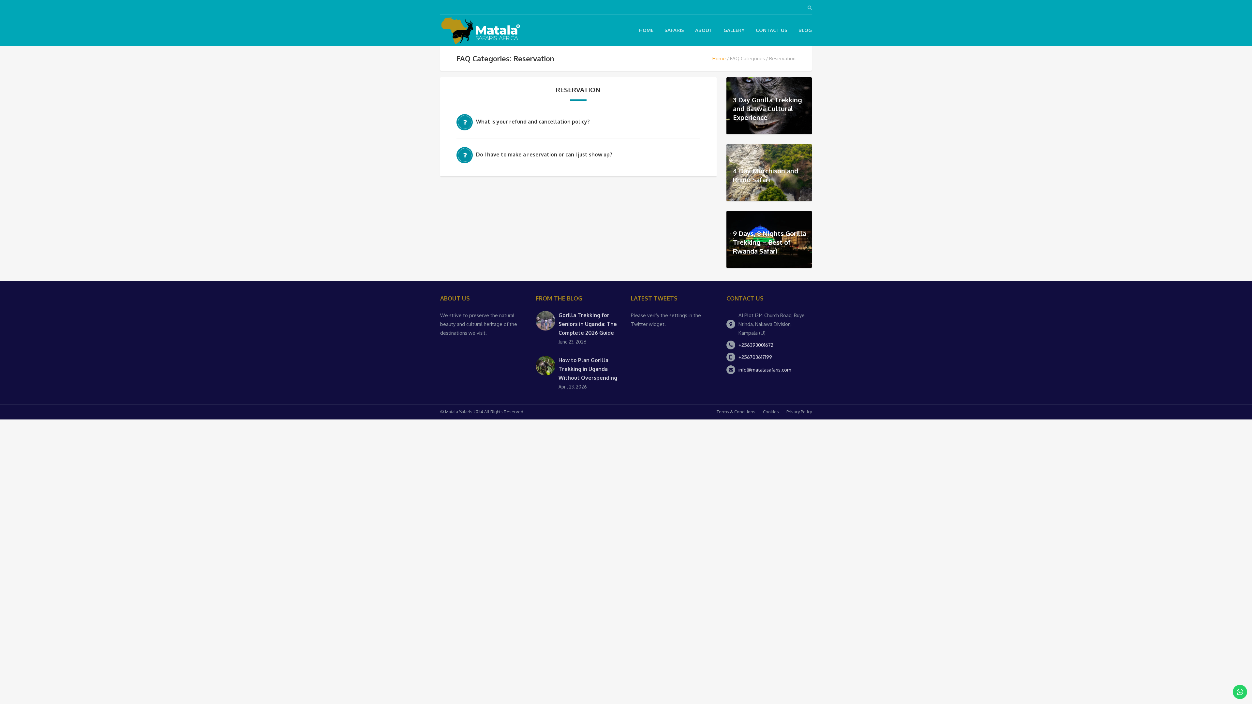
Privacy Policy (799, 411)
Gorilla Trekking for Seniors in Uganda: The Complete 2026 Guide (588, 324)
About (703, 30)
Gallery (734, 30)
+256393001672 (755, 345)
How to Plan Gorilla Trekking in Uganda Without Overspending (588, 369)
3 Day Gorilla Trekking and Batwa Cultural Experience (767, 108)
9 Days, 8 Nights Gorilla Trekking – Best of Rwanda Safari (769, 242)
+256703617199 (755, 357)
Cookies (771, 411)
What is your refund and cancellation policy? (533, 121)
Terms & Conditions (736, 411)
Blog (805, 30)
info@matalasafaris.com (764, 370)
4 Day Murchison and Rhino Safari (765, 175)
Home (646, 30)
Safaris (674, 30)
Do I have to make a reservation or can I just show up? (544, 154)
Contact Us (771, 30)
